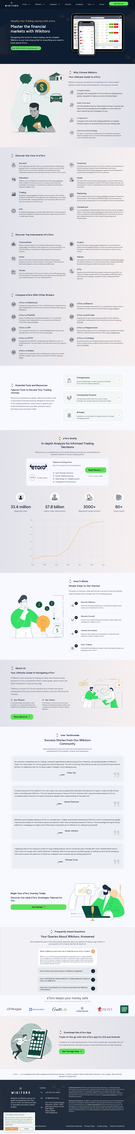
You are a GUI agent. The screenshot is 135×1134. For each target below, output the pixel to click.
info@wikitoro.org (52, 1098)
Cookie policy (102, 1126)
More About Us (20, 717)
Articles (68, 4)
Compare (53, 4)
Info (89, 4)
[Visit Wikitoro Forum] (119, 398)
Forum (101, 4)
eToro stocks (61, 273)
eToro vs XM (48, 333)
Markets (38, 4)
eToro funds (102, 181)
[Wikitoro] (12, 4)
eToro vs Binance (114, 308)
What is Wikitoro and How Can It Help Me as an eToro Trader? (65, 951)
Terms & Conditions (117, 1126)
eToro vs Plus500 (32, 322)
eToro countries (96, 170)
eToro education (57, 181)
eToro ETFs (115, 272)
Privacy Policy (9, 1124)
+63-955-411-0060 (52, 1092)
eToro (24, 4)
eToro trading (31, 195)
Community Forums (86, 395)
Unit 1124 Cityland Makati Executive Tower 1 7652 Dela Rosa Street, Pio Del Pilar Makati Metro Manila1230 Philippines (54, 1108)
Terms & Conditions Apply (95, 476)
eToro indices (119, 260)
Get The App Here (70, 1051)
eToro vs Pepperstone (113, 333)
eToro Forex (56, 260)
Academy (79, 4)
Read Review (94, 470)
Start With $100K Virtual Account (25, 48)
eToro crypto (94, 245)
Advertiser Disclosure (74, 1126)
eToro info (31, 212)
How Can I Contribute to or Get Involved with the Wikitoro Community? (64, 988)
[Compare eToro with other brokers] (119, 380)
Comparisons (83, 377)
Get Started (118, 4)
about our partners (94, 1104)
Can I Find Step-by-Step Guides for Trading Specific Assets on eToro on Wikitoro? (65, 980)
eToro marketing (102, 196)
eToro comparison (97, 212)
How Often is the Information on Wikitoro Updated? (61, 971)
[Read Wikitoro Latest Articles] (119, 415)
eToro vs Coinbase (83, 345)
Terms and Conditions (109, 1095)
